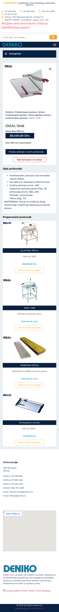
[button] (54, 44)
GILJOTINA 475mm (29, 250)
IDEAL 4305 (29, 308)
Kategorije (15, 53)
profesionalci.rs (36, 608)
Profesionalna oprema (25, 112)
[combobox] (29, 37)
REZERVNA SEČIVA (29, 365)
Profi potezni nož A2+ (29, 422)
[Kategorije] (6, 54)
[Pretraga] (53, 37)
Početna (9, 112)
